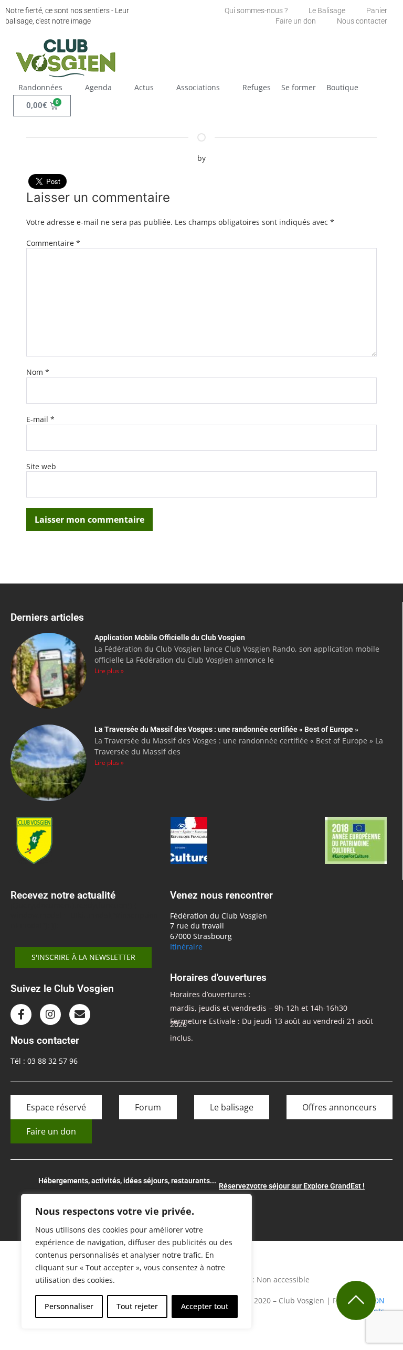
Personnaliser (69, 1306)
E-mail (40, 419)
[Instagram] (50, 1014)
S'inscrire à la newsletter (83, 957)
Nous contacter (362, 21)
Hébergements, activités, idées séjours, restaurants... (127, 1180)
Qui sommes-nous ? (256, 10)
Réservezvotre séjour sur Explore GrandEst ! (292, 1186)
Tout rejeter (137, 1306)
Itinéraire (186, 947)
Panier (376, 10)
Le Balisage (327, 10)
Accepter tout (204, 1306)
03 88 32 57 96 (52, 1061)
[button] (46, 87)
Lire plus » (109, 670)
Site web (41, 466)
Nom (37, 372)
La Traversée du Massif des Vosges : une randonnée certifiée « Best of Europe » (226, 729)
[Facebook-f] (20, 1014)
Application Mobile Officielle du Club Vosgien (169, 637)
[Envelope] (79, 1014)
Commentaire (53, 243)
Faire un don (295, 21)
